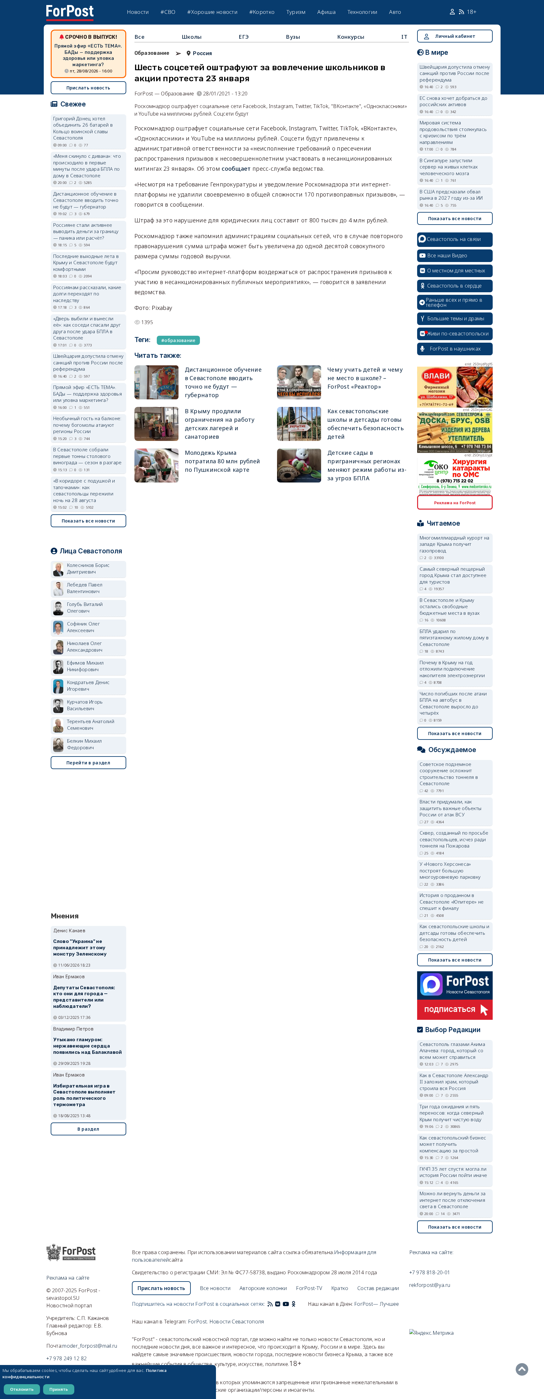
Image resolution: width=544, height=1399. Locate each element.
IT (404, 36)
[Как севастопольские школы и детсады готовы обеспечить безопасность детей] (299, 424)
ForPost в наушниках (455, 348)
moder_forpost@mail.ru (89, 1345)
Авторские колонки (263, 1288)
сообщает (236, 168)
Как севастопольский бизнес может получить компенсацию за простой (453, 1144)
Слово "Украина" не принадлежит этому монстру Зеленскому (80, 948)
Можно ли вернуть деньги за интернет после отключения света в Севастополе (453, 1199)
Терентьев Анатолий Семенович (90, 724)
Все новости (215, 1288)
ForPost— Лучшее (376, 1303)
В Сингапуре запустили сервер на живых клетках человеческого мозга (449, 166)
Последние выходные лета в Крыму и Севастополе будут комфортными (86, 262)
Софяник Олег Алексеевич (83, 626)
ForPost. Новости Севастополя (226, 1321)
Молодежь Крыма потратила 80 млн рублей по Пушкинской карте (222, 461)
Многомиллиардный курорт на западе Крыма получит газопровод (455, 544)
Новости (138, 11)
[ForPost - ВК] (277, 1303)
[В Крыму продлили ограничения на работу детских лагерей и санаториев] (156, 424)
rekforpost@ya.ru (429, 1285)
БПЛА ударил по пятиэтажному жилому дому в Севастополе (454, 637)
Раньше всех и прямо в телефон (454, 302)
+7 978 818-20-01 (429, 1272)
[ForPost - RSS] (270, 1303)
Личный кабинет (455, 36)
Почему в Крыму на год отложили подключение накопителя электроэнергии (452, 668)
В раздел (88, 1129)
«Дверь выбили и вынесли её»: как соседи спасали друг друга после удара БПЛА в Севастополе (87, 328)
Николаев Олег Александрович (85, 646)
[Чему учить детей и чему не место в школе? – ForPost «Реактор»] (299, 382)
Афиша (326, 11)
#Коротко (262, 11)
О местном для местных (456, 270)
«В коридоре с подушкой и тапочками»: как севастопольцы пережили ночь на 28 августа (84, 490)
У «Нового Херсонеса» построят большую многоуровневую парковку (450, 870)
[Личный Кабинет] (453, 12)
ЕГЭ (244, 36)
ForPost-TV (309, 1288)
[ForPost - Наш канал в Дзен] (298, 1303)
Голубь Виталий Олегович (85, 607)
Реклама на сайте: (431, 1252)
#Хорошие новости (212, 11)
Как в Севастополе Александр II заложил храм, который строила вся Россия (454, 1081)
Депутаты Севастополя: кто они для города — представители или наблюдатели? (84, 997)
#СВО (168, 11)
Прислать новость (88, 88)
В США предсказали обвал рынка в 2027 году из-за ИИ (451, 194)
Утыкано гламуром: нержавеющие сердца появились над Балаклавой (87, 1046)
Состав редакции (378, 1288)
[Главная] (70, 8)
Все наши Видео (447, 255)
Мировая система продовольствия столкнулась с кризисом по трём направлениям (453, 132)
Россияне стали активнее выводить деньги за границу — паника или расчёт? (86, 231)
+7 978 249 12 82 (66, 1358)
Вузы (293, 36)
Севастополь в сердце (454, 285)
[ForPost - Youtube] (285, 1303)
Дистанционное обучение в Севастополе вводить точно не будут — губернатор (86, 200)
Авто (395, 11)
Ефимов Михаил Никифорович (85, 666)
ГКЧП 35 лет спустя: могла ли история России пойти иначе (453, 1172)
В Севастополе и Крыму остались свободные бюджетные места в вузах (450, 606)
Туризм (296, 11)
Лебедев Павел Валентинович (85, 587)
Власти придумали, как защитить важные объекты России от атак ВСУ (451, 808)
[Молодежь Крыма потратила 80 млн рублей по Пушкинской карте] (156, 465)
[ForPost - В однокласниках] (294, 1303)
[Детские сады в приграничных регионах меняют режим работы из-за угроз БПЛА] (299, 465)
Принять (58, 1389)
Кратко (339, 1288)
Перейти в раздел (88, 763)
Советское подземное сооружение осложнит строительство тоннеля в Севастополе (449, 774)
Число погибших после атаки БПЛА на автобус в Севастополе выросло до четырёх (453, 703)
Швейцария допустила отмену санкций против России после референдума (88, 362)
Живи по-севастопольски (458, 333)
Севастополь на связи (454, 239)
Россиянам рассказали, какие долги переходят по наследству (87, 293)
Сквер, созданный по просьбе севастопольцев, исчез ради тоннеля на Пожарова (454, 839)
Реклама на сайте (68, 1277)
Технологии (362, 11)
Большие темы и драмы (455, 318)
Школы (192, 36)
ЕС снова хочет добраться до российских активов (454, 101)
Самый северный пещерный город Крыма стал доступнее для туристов (453, 575)
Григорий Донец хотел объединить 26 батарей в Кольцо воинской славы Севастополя (83, 128)
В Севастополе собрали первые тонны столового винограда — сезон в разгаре (87, 455)
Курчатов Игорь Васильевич (85, 705)
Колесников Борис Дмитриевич (88, 568)
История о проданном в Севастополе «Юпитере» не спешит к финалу (452, 901)
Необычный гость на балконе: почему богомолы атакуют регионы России (87, 424)
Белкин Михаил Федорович (84, 744)
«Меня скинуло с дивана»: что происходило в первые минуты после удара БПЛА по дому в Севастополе (87, 166)
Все (139, 36)
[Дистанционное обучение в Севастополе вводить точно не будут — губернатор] (156, 382)
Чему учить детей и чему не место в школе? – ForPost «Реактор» (365, 378)
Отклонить (22, 1389)
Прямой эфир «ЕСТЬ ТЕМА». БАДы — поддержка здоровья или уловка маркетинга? (88, 55)
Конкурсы (351, 36)
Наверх (523, 1369)
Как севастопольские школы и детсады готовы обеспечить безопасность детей (455, 932)
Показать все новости (88, 521)
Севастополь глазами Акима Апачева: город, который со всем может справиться (452, 1050)
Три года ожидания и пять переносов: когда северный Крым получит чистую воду (452, 1112)
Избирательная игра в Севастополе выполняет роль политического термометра (84, 1095)
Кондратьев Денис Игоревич (88, 685)
